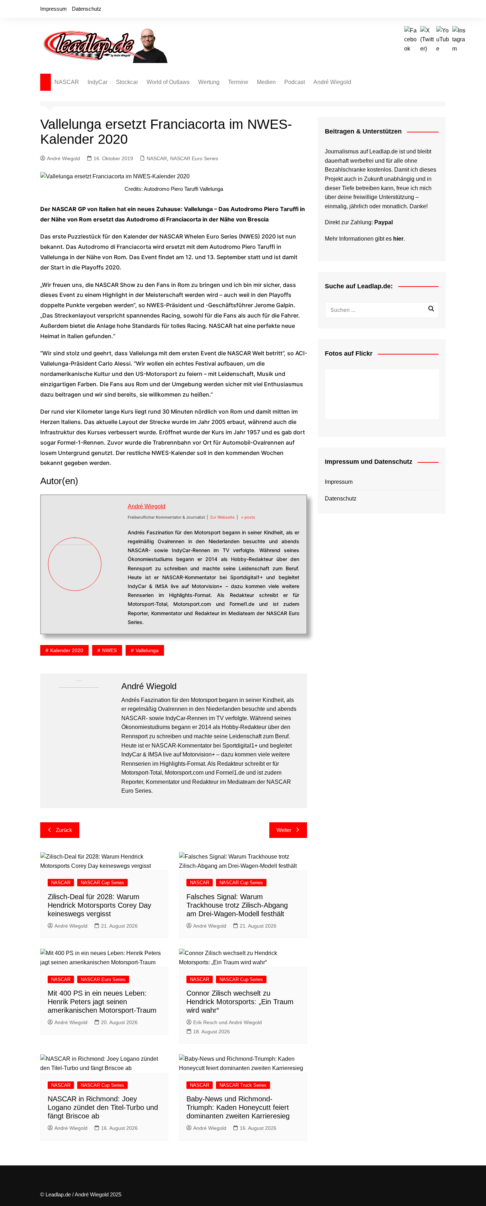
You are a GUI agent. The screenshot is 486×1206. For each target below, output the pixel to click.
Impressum (53, 9)
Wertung (209, 82)
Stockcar (127, 82)
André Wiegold (332, 82)
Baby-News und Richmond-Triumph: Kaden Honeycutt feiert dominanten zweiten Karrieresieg (238, 1107)
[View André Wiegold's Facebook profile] (115, 539)
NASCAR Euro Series (194, 158)
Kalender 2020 (66, 650)
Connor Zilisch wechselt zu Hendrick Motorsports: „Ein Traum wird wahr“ (240, 1001)
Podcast (294, 82)
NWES (109, 650)
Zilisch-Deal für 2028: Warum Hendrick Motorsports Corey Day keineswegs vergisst (99, 905)
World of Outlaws (168, 82)
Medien (266, 82)
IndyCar (97, 82)
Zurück (64, 830)
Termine (238, 82)
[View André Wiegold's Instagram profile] (115, 589)
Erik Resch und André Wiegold (227, 1022)
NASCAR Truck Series (243, 1085)
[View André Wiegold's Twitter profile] (115, 556)
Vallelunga (147, 650)
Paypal (383, 222)
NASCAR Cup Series (102, 882)
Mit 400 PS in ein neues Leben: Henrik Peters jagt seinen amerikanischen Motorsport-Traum (102, 1001)
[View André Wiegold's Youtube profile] (115, 573)
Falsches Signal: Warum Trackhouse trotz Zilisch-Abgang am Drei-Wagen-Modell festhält (237, 905)
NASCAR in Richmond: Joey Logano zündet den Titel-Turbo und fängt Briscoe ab (103, 1107)
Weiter (283, 830)
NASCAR (66, 82)
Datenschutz (86, 9)
